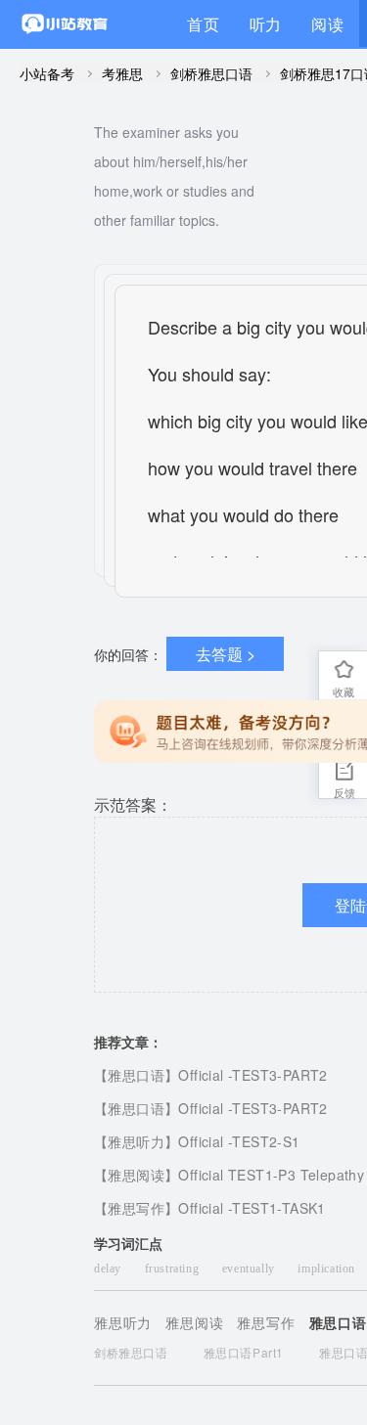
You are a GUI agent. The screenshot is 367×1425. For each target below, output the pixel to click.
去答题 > (225, 654)
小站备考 (47, 73)
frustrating (174, 1268)
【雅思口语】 (136, 1075)
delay (109, 1268)
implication (328, 1268)
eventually (250, 1268)
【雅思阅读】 (136, 1174)
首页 (203, 24)
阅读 (327, 24)
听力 (266, 24)
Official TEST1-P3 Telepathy (271, 1174)
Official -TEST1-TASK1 (251, 1208)
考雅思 (122, 73)
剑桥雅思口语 (211, 73)
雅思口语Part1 (244, 1352)
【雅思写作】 (136, 1208)
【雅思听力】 (136, 1141)
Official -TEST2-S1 (238, 1141)
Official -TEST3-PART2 (252, 1075)
